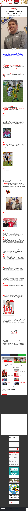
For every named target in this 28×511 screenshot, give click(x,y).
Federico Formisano (18, 15)
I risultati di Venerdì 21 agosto (12, 453)
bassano (4, 352)
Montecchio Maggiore (11, 352)
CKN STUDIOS (16, 508)
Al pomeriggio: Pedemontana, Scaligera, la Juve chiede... (10, 380)
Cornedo (7, 352)
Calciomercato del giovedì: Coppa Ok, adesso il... (22, 375)
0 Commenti (13, 15)
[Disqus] (14, 404)
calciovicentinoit (15, 333)
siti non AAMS (11, 502)
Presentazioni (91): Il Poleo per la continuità (13, 458)
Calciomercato (12, 8)
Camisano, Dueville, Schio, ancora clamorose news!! (10, 375)
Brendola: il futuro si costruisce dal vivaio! (13, 457)
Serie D (17, 352)
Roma (15, 352)
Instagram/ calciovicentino (14, 332)
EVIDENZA (15, 8)
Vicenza (20, 352)
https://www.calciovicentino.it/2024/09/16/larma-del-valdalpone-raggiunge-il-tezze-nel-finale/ (13, 68)
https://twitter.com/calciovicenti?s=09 (15, 334)
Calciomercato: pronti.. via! (11, 460)
